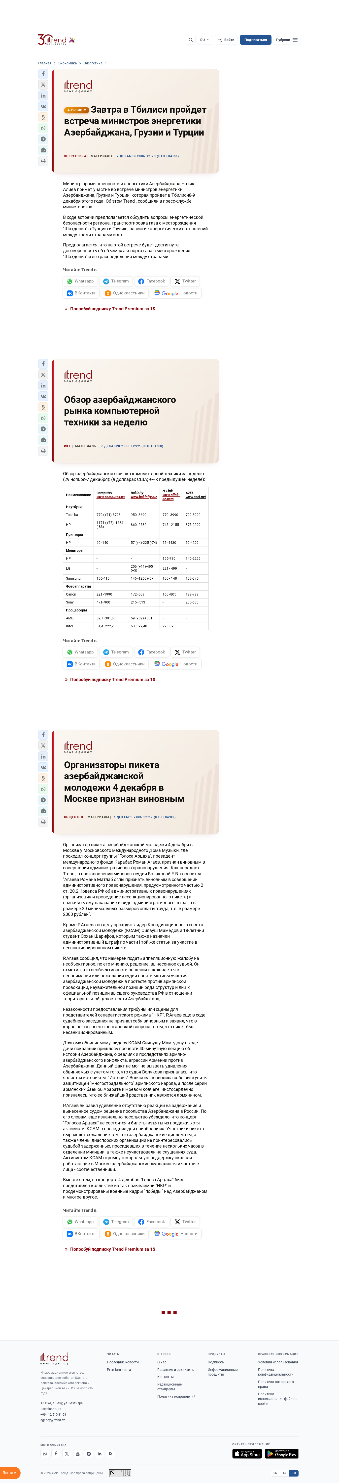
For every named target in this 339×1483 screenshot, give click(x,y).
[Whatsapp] (44, 1453)
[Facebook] (55, 1453)
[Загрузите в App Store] (247, 1454)
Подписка (216, 1362)
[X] (66, 1453)
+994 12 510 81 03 (53, 1414)
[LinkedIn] (99, 1453)
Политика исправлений (176, 1396)
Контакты (165, 1377)
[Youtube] (77, 1453)
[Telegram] (88, 1453)
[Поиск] (191, 40)
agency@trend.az (52, 1420)
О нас (161, 1362)
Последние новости (123, 1362)
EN (275, 1473)
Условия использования (278, 1362)
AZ (285, 1473)
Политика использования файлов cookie (277, 1399)
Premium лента (119, 1370)
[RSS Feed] (110, 1453)
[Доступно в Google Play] (282, 1454)
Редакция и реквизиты (176, 1370)
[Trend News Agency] (54, 1358)
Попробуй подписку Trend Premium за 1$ (112, 308)
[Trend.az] (56, 39)
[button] (43, 74)
